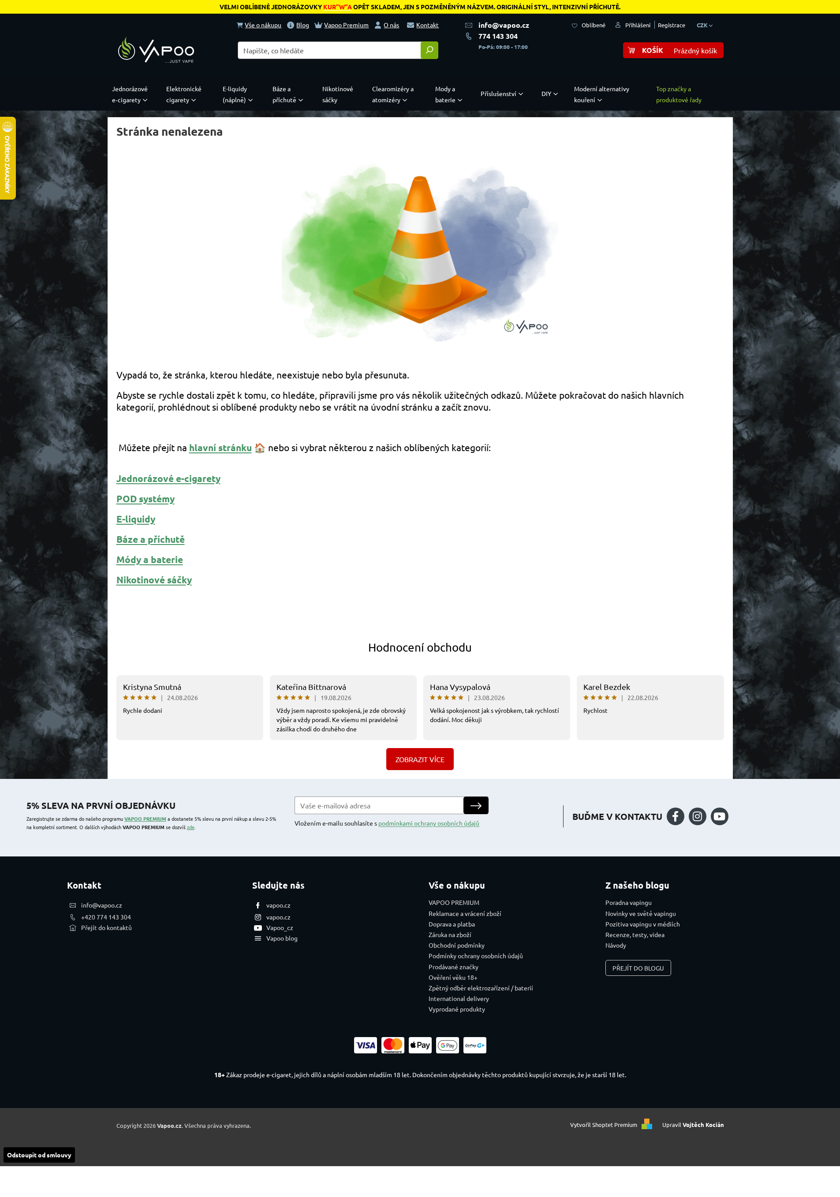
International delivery (459, 998)
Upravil (693, 1124)
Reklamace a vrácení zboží (465, 913)
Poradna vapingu (628, 902)
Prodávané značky (453, 967)
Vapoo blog (282, 938)
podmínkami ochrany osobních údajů (428, 823)
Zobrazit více (420, 759)
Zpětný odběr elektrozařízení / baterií (481, 988)
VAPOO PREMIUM (145, 818)
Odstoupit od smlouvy (39, 1155)
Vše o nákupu (263, 25)
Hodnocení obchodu (420, 647)
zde (190, 826)
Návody (615, 945)
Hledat (429, 50)
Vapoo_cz (279, 927)
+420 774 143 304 (106, 917)
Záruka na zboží (450, 934)
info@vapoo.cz (503, 25)
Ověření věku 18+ (453, 977)
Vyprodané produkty (457, 1009)
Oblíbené (593, 25)
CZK (703, 25)
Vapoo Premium (346, 25)
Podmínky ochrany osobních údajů (476, 956)
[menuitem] (132, 94)
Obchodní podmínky (457, 945)
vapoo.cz (278, 905)
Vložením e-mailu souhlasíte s (387, 823)
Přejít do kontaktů (106, 927)
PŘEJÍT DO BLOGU (638, 968)
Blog (302, 25)
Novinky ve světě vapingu (640, 913)
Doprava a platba (452, 924)
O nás (391, 25)
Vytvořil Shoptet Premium (603, 1124)
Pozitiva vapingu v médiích (642, 924)
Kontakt (427, 25)
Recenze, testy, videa (635, 934)
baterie (167, 559)
